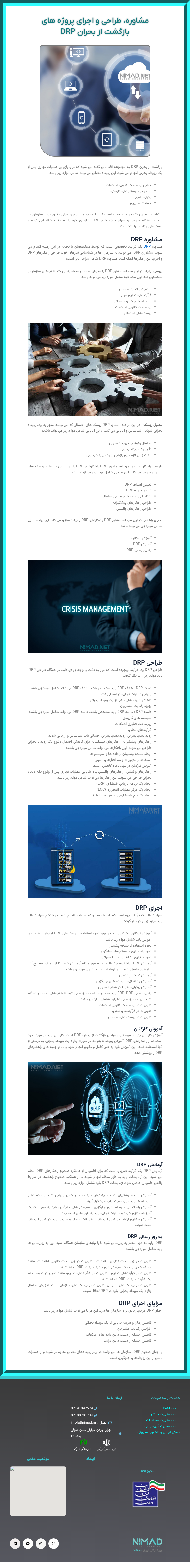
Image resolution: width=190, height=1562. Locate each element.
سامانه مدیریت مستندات (163, 1420)
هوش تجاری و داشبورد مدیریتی (158, 1432)
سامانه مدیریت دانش (165, 1414)
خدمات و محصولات (165, 1398)
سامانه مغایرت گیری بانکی (162, 1426)
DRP (146, 247)
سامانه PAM (171, 1408)
